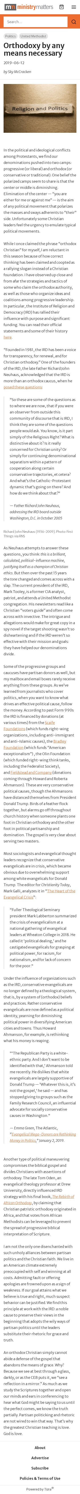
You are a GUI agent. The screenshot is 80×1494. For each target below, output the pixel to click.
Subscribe (40, 1468)
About (40, 1447)
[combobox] (36, 21)
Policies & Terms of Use (40, 1478)
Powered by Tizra (40, 1489)
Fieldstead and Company (31, 772)
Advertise (40, 1458)
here (8, 337)
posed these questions (23, 387)
